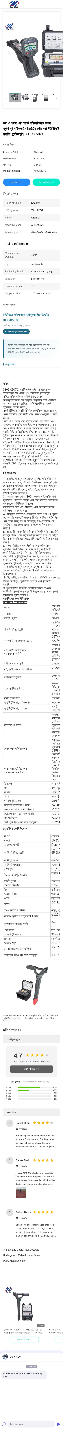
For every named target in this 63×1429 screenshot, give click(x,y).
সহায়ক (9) (23, 1166)
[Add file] (4, 1424)
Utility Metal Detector (14, 1260)
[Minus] (59, 1357)
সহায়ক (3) (23, 1129)
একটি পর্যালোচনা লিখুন (31, 1069)
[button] (7, 1311)
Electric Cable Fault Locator (23, 1249)
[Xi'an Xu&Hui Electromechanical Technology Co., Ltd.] (13, 4)
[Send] (58, 1424)
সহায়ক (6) (23, 1218)
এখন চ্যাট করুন (45, 182)
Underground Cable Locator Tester (22, 1255)
